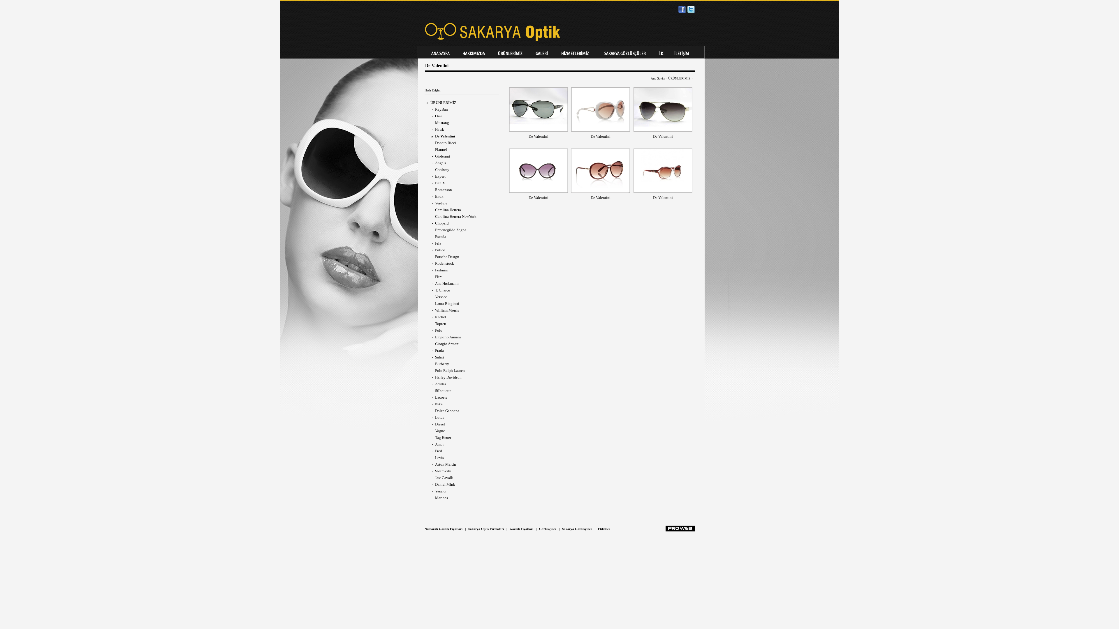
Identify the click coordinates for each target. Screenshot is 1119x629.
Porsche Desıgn (447, 257)
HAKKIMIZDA (473, 53)
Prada (439, 350)
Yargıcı (440, 491)
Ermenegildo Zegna (450, 230)
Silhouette (443, 390)
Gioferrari (442, 156)
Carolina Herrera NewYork (455, 216)
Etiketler (604, 529)
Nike (439, 404)
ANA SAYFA (440, 53)
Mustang (442, 123)
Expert (440, 176)
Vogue (440, 431)
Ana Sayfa (658, 78)
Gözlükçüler (547, 529)
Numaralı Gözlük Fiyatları (443, 529)
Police (440, 250)
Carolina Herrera (448, 210)
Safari (439, 357)
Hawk (439, 129)
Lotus (439, 417)
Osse (438, 116)
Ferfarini (441, 270)
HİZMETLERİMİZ (575, 53)
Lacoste (441, 397)
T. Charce (442, 290)
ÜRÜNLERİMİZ (510, 53)
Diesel (440, 424)
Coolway (442, 169)
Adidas (440, 384)
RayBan (441, 109)
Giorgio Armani (447, 344)
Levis (439, 457)
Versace (441, 297)
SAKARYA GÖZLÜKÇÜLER (625, 53)
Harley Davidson (448, 377)
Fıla (438, 243)
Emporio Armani (448, 337)
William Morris (447, 310)
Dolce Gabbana (447, 411)
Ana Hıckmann (447, 283)
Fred (438, 451)
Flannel (441, 149)
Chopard (442, 223)
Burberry (442, 364)
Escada (440, 236)
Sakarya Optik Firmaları (486, 529)
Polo (438, 330)
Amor (439, 444)
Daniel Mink (445, 484)
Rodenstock (444, 263)
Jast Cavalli (444, 478)
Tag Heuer (443, 437)
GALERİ (542, 53)
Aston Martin (445, 464)
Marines (441, 498)
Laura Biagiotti (447, 303)
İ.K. (661, 53)
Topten (440, 323)
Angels (440, 163)
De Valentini (538, 136)
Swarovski (443, 471)
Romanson (443, 190)
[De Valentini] (538, 128)
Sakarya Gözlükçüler (577, 529)
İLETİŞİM (681, 53)
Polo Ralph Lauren (450, 370)
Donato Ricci (445, 143)
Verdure (441, 203)
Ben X (440, 183)
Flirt (438, 277)
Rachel (440, 317)
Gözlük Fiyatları (521, 529)
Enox (439, 196)
